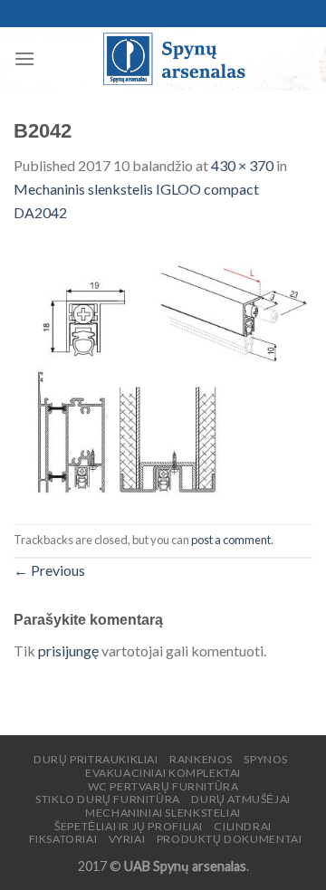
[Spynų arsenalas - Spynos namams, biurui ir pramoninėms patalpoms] (174, 59)
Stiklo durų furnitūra (107, 799)
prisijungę (68, 650)
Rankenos (201, 759)
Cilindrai (243, 826)
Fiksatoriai (63, 839)
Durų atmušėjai (241, 799)
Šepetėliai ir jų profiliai (128, 826)
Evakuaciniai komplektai (163, 773)
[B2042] (163, 371)
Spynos (266, 759)
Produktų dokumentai (229, 839)
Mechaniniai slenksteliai (163, 812)
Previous (49, 570)
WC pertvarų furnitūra (163, 786)
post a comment (231, 539)
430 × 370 (242, 165)
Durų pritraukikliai (96, 759)
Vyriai (127, 839)
